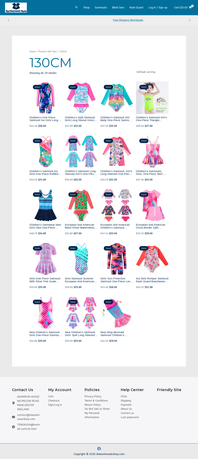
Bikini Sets (118, 7)
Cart (50, 396)
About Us (126, 408)
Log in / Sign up (157, 7)
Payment (126, 404)
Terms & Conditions (96, 400)
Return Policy (93, 404)
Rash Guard (136, 7)
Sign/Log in (55, 404)
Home (32, 51)
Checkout (54, 400)
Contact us (127, 413)
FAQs (124, 396)
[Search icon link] (76, 7)
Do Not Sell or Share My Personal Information (97, 413)
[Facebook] (99, 448)
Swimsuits (101, 7)
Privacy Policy (93, 396)
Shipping (126, 400)
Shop (86, 7)
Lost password (130, 417)
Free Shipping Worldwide (99, 20)
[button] (8, 20)
